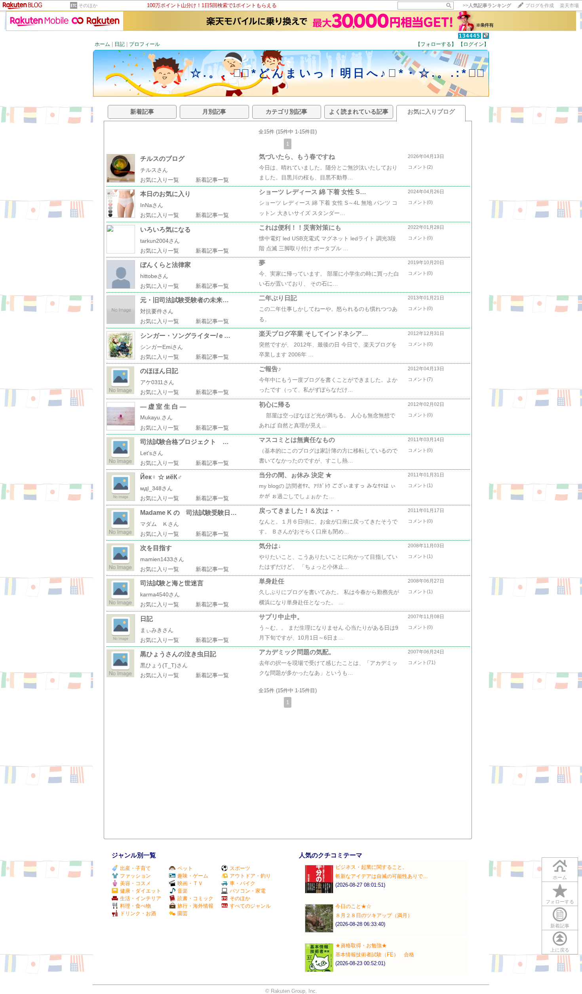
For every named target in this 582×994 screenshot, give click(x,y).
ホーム (102, 44)
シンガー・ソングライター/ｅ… (185, 335)
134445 (469, 36)
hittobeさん (154, 276)
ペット (185, 868)
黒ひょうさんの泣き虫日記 (178, 654)
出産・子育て (135, 868)
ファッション (135, 876)
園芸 (182, 913)
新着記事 (559, 926)
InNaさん (151, 205)
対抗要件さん (156, 311)
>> (487, 5)
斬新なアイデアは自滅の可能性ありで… (381, 876)
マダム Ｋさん (159, 524)
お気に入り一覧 (159, 180)
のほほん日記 (159, 371)
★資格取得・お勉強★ (361, 945)
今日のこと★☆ (353, 906)
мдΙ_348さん (156, 488)
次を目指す (156, 548)
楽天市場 (569, 5)
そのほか (87, 5)
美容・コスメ (135, 883)
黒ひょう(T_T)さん (164, 665)
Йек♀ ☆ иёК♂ (161, 477)
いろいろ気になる (165, 229)
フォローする (560, 902)
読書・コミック (195, 898)
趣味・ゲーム (192, 876)
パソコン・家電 (248, 891)
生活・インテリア (140, 898)
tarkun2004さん (160, 241)
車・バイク (242, 883)
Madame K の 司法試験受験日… (188, 512)
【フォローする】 (435, 44)
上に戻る (559, 950)
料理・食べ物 (135, 906)
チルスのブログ (162, 158)
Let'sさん (151, 453)
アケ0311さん (157, 382)
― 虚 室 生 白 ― (163, 406)
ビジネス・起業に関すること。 (371, 867)
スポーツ (240, 868)
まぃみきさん (156, 630)
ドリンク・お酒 (138, 913)
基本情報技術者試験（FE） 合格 (374, 955)
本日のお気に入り (165, 193)
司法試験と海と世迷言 (172, 583)
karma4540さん (160, 594)
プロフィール (144, 44)
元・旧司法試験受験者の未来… (184, 300)
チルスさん (154, 170)
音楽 (182, 891)
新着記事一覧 (212, 180)
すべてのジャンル (250, 906)
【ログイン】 (473, 44)
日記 (119, 44)
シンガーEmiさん (161, 347)
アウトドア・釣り (250, 876)
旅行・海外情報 (195, 906)
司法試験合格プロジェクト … (184, 441)
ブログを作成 (539, 5)
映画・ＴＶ (190, 883)
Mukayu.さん (156, 417)
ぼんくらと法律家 (165, 264)
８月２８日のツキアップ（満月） (374, 915)
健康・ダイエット (140, 891)
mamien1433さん (162, 559)
